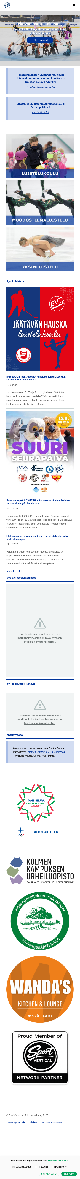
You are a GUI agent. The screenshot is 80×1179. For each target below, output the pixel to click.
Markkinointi (61, 1167)
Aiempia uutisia (14, 571)
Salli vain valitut (49, 1174)
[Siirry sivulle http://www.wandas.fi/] (39, 989)
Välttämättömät (23, 1167)
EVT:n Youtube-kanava (20, 683)
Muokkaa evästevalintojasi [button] (39, 641)
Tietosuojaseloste (15, 1122)
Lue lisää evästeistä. (58, 1160)
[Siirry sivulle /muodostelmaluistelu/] (39, 202)
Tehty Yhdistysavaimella (52, 1122)
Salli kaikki (69, 1174)
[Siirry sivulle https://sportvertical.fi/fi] (39, 1058)
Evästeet (32, 1122)
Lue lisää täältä (40, 112)
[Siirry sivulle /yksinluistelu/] (39, 249)
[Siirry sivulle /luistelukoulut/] (39, 156)
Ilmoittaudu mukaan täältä (41, 87)
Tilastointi (43, 1167)
